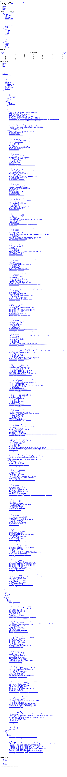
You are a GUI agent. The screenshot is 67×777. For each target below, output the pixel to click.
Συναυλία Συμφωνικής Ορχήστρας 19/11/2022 (16, 202)
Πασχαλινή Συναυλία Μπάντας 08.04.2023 (16, 197)
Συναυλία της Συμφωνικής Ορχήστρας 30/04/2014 (17, 383)
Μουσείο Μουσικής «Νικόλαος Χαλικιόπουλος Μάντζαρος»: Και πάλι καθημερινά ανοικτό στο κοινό (26, 127)
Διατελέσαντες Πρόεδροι (9, 18)
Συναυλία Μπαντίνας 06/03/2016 (14, 340)
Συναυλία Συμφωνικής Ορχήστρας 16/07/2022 (16, 213)
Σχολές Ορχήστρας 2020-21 (13, 248)
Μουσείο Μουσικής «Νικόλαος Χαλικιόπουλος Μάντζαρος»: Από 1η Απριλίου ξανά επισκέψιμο (25, 745)
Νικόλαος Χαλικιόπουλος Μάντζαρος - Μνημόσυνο (17, 216)
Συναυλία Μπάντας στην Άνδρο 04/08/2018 (16, 276)
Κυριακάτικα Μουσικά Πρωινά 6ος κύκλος (16, 566)
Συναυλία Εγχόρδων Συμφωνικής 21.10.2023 (16, 186)
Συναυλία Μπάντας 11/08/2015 (14, 353)
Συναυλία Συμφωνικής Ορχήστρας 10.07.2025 (16, 153)
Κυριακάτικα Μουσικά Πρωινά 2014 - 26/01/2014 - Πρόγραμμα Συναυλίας (21, 395)
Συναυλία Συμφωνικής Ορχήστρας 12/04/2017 (16, 304)
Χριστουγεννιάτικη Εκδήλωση (14, 446)
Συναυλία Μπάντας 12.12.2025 (14, 475)
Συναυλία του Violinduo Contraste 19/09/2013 (16, 577)
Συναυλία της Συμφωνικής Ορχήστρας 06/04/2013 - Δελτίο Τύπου (20, 412)
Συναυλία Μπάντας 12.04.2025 (14, 156)
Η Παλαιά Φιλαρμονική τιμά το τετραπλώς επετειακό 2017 (18, 556)
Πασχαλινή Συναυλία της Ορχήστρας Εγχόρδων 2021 (18, 517)
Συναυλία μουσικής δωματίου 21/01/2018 (16, 549)
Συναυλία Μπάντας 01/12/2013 (14, 400)
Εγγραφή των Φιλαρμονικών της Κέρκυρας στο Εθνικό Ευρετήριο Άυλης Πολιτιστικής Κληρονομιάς (26, 219)
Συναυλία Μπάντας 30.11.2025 (14, 143)
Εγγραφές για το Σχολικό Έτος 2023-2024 (16, 191)
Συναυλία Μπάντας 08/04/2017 (14, 306)
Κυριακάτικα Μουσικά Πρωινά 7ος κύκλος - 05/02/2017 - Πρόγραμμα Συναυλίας (22, 310)
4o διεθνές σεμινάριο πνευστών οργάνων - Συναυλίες (18, 293)
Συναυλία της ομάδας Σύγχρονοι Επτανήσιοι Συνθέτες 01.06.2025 (20, 481)
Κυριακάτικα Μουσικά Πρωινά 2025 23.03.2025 (17, 484)
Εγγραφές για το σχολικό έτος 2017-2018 (16, 294)
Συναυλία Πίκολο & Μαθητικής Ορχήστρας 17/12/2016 (18, 313)
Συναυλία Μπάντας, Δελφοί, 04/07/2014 (15, 380)
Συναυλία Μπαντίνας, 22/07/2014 (14, 377)
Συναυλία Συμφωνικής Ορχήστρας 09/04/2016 (16, 338)
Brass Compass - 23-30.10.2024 (14, 163)
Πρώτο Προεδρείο (8, 17)
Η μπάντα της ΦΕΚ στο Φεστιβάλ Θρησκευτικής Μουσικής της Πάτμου (21, 295)
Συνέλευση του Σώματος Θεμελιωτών (15, 727)
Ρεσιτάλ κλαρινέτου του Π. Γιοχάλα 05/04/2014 (17, 712)
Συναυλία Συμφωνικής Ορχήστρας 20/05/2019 (16, 270)
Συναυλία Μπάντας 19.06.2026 (14, 464)
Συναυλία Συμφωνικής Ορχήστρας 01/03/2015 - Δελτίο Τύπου (19, 365)
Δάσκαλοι (6, 26)
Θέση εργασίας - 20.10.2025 (13, 145)
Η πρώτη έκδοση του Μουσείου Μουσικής (16, 128)
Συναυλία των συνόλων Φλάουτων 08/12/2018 (16, 538)
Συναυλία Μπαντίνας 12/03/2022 (14, 218)
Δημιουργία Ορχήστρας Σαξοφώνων (15, 697)
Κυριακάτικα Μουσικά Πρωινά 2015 (15, 366)
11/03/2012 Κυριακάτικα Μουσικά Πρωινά (16, 437)
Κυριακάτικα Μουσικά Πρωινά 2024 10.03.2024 (17, 497)
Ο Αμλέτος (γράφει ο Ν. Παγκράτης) (15, 303)
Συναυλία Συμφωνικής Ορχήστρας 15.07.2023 (16, 195)
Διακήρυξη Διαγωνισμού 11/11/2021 (15, 221)
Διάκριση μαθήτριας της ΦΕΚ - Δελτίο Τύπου (16, 381)
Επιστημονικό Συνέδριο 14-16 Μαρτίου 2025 (16, 486)
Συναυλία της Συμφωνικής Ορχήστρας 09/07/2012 (17, 431)
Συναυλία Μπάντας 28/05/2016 (14, 334)
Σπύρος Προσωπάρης (10, 84)
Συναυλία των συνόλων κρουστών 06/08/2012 (16, 428)
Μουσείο (6, 38)
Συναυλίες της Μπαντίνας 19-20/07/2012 (15, 430)
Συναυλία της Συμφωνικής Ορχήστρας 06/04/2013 (17, 414)
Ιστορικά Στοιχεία (5, 74)
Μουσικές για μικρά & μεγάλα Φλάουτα (15, 571)
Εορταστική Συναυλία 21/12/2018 (14, 535)
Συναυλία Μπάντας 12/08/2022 (14, 209)
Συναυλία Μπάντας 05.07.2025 (14, 154)
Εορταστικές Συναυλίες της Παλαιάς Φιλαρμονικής (17, 240)
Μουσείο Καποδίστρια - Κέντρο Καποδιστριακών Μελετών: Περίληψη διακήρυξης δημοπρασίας (25, 411)
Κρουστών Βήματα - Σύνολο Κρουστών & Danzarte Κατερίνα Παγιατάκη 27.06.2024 (23, 176)
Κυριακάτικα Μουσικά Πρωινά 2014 (15, 397)
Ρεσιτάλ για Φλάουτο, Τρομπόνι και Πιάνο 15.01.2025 (18, 489)
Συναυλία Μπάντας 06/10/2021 (14, 223)
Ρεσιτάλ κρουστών (12, 588)
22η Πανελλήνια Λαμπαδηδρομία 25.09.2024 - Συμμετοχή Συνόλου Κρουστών (22, 165)
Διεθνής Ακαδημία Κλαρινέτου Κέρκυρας (16, 506)
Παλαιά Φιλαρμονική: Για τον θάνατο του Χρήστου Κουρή (18, 494)
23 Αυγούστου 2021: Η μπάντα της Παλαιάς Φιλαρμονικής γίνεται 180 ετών (21, 228)
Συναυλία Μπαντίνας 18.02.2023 (14, 199)
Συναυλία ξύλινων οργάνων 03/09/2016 (15, 323)
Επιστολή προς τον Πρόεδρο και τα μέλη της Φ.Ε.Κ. (17, 424)
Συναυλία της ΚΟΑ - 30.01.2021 (14, 236)
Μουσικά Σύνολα (12, 97)
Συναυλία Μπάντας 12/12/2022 (14, 511)
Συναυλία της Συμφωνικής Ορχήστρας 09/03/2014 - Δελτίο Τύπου (20, 390)
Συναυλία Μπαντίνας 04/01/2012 (14, 445)
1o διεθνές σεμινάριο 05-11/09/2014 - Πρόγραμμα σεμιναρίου (19, 372)
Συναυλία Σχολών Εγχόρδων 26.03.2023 (15, 507)
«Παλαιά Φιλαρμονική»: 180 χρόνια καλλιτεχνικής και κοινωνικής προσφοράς (22, 245)
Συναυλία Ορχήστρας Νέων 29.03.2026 (15, 468)
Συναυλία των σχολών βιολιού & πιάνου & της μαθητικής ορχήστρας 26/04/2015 (22, 569)
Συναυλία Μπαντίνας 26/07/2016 (14, 327)
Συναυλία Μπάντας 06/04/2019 (14, 529)
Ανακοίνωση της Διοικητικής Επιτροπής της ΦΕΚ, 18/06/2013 (19, 408)
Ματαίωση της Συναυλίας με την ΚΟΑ (15, 253)
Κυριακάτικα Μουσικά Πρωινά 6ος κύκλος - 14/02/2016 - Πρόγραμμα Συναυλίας (22, 564)
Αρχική (1, 67)
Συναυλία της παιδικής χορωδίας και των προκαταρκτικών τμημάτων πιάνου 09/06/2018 (23, 541)
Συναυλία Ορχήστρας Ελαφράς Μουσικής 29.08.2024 (18, 168)
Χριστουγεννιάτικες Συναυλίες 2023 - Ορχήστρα (17, 501)
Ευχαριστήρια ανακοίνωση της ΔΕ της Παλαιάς (16, 179)
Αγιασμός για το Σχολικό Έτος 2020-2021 (16, 243)
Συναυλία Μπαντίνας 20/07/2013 (14, 407)
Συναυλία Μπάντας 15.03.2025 (14, 485)
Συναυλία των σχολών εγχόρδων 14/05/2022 (16, 652)
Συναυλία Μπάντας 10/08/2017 (14, 296)
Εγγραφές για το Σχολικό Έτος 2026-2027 (16, 132)
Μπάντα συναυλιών (12, 93)
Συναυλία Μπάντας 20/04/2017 (14, 302)
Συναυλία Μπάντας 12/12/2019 (14, 525)
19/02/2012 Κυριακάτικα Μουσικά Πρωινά (16, 438)
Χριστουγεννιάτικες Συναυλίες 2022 (15, 510)
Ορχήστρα (6, 34)
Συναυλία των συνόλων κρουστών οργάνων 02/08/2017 (18, 297)
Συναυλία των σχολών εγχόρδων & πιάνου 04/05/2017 (18, 553)
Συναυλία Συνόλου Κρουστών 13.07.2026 (16, 135)
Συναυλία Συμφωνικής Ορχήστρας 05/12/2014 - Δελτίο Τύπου (19, 368)
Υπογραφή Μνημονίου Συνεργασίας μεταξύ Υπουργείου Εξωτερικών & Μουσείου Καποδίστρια (25, 237)
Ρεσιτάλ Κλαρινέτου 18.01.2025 (14, 488)
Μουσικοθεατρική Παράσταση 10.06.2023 (16, 505)
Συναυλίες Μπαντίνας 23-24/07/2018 (15, 277)
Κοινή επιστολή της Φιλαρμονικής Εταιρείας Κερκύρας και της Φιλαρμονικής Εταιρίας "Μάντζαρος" (25, 251)
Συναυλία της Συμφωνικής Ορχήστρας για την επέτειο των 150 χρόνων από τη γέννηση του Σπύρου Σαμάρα (27, 448)
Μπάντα (6, 29)
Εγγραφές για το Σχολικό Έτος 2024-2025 (16, 169)
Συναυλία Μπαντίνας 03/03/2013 (14, 417)
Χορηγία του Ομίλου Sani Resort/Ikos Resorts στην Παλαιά (19, 231)
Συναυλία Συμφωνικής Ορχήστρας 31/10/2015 (16, 345)
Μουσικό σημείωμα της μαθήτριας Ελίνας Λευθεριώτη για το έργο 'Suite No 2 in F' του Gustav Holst (26, 456)
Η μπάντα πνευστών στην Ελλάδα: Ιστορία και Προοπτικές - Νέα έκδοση (21, 519)
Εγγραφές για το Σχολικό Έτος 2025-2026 (16, 148)
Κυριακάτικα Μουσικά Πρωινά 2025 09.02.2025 (17, 487)
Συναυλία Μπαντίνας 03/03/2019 (14, 272)
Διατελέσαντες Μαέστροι (9, 19)
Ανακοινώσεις (9, 130)
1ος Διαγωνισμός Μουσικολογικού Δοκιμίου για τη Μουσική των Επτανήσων (22, 480)
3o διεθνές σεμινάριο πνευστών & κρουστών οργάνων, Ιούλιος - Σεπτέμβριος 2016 (23, 329)
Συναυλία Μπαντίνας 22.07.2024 (14, 174)
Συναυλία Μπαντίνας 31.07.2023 (14, 194)
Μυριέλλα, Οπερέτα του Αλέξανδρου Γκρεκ (16, 261)
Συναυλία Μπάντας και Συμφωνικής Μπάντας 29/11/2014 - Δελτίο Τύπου (21, 370)
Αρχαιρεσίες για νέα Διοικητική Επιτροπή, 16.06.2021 (18, 516)
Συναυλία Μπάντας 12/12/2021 (14, 515)
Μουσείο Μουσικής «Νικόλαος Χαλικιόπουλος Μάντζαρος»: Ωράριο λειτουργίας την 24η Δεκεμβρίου (26, 746)
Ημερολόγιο (7, 40)
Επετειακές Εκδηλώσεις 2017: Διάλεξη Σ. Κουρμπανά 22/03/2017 (20, 555)
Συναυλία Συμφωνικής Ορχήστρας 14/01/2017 (16, 312)
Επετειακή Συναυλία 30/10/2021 (14, 222)
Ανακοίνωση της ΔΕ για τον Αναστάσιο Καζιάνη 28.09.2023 (19, 187)
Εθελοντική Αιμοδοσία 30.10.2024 (14, 162)
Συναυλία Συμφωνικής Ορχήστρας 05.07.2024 (16, 175)
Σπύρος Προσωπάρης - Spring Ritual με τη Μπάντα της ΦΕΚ (19, 258)
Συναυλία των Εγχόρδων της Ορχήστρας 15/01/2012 (17, 442)
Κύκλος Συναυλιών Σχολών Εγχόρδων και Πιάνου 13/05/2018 (19, 542)
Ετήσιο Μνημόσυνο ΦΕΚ (13, 225)
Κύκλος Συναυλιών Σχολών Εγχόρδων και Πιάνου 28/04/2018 (19, 544)
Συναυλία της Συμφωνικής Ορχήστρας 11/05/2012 (17, 435)
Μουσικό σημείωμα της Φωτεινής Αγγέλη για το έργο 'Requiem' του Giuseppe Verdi (23, 457)
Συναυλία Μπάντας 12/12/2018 (14, 537)
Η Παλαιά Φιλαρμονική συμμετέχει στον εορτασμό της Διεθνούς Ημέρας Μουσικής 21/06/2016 (25, 332)
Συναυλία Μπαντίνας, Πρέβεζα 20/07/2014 (16, 378)
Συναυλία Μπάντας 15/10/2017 (14, 291)
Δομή (3, 90)
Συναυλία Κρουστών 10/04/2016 (14, 337)
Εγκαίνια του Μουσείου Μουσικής (14, 129)
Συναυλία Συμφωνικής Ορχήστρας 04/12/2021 (16, 220)
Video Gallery (7, 44)
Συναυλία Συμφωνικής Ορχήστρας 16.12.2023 (16, 183)
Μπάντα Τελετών (12, 92)
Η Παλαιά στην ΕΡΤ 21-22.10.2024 (15, 164)
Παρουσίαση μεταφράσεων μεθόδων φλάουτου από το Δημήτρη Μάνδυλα (21, 534)
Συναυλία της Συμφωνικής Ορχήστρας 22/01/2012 (17, 441)
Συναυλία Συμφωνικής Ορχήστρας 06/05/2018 (16, 283)
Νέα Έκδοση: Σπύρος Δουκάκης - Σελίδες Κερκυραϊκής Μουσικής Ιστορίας (21, 114)
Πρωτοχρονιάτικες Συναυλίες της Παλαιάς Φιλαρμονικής (18, 239)
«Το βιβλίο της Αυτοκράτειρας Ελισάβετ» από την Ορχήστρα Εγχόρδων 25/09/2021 (23, 224)
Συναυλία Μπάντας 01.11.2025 (14, 144)
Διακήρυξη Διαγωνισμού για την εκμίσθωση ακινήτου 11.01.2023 (20, 200)
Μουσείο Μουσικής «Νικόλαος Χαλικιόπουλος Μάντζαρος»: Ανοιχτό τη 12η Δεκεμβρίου (24, 122)
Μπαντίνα (10, 94)
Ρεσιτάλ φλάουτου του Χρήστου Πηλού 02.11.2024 (17, 493)
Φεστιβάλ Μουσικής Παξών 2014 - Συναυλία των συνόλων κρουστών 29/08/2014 (22, 373)
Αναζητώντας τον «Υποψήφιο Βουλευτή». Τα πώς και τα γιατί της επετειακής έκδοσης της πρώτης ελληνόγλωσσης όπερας (29, 321)
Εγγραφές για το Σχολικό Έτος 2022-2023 (16, 208)
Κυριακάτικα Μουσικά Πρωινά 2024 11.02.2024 (17, 499)
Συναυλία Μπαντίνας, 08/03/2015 (14, 363)
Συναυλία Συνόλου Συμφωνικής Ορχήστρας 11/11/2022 (18, 203)
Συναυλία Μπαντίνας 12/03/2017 (14, 308)
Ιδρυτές (6, 16)
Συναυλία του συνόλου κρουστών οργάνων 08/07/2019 (18, 268)
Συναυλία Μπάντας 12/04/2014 (14, 387)
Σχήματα (8, 30)
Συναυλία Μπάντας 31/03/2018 (14, 285)
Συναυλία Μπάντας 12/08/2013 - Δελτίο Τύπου (16, 401)
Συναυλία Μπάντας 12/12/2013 (14, 399)
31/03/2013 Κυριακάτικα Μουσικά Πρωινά (16, 415)
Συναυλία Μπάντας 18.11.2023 (14, 184)
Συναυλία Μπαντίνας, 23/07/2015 (14, 356)
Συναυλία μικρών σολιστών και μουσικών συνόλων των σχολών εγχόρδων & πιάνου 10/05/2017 (25, 552)
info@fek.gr (35, 769)
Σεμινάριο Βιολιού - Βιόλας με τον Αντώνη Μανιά (17, 512)
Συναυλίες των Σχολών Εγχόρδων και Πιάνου (16, 520)
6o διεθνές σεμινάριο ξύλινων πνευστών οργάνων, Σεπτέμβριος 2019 (20, 264)
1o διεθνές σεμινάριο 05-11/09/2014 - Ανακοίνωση (17, 374)
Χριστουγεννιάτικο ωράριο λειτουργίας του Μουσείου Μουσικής (20, 124)
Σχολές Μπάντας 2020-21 (13, 247)
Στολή (8, 33)
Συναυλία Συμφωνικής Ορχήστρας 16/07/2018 (16, 278)
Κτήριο (6, 80)
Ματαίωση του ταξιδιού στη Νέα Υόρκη (15, 254)
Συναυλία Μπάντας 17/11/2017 (14, 290)
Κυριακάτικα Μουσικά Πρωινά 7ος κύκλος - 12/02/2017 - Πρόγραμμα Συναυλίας (22, 309)
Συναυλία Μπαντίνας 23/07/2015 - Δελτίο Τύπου (17, 355)
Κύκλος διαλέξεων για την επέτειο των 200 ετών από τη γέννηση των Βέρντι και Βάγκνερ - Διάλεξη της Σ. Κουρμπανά (28, 713)
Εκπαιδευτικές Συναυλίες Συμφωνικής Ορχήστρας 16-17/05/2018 (20, 282)
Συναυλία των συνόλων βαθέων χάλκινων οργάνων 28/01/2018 (19, 287)
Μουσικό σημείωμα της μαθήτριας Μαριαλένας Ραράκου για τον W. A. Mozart (22, 454)
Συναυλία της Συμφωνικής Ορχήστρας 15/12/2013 (17, 398)
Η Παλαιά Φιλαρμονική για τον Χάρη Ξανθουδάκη (17, 185)
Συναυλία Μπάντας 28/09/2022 (14, 205)
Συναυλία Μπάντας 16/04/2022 (14, 217)
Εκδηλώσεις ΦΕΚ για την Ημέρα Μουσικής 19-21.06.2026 (19, 465)
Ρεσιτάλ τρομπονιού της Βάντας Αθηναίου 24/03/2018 (18, 545)
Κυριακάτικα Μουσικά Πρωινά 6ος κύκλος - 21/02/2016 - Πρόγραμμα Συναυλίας (22, 563)
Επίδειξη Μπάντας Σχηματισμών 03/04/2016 (16, 339)
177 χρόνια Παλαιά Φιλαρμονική (14, 292)
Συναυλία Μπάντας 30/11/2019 (14, 260)
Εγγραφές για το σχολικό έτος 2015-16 (15, 348)
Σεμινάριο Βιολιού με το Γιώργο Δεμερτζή (16, 498)
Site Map (4, 759)
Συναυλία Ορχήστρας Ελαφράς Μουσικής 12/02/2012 (18, 439)
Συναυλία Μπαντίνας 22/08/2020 (14, 250)
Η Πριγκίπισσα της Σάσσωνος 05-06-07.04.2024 (17, 180)
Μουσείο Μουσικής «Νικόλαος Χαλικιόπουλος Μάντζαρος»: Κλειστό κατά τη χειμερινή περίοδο (25, 120)
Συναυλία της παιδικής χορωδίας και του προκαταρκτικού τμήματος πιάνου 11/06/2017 (23, 551)
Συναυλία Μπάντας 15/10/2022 (14, 204)
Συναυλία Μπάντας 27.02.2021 (14, 235)
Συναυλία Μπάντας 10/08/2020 (14, 249)
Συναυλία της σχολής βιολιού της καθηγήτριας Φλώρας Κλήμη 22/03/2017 (21, 307)
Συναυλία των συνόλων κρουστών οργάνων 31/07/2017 (18, 298)
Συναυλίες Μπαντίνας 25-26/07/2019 (15, 266)
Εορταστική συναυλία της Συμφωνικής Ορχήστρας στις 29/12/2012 (20, 420)
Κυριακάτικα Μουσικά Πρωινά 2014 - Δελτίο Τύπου (17, 396)
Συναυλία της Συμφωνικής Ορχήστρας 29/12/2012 (17, 419)
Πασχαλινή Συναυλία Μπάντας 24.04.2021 (16, 232)
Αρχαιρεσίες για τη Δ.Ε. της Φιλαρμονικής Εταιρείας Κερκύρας (19, 273)
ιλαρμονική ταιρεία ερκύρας (19, 3)
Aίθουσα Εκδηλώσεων (8, 37)
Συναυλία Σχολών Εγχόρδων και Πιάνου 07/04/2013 (17, 580)
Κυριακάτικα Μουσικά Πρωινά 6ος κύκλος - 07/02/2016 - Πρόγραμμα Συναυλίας (22, 565)
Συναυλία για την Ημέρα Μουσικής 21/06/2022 (17, 214)
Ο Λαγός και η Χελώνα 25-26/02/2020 (15, 257)
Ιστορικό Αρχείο (7, 47)
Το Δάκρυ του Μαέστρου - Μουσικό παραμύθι (16, 532)
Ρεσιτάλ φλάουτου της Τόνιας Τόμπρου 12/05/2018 (17, 543)
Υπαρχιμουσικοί (7, 24)
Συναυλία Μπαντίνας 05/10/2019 (14, 526)
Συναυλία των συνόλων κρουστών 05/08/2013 (16, 404)
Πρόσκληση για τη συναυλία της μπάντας (16, 453)
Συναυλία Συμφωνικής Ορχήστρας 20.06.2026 (16, 463)
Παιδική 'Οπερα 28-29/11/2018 (14, 274)
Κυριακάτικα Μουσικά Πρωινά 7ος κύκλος (16, 311)
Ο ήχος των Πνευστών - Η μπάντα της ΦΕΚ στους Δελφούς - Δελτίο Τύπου (21, 379)
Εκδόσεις (6, 45)
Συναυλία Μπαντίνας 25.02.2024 (14, 182)
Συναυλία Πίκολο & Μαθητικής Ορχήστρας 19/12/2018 (18, 536)
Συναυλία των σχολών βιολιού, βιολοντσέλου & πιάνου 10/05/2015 (20, 568)
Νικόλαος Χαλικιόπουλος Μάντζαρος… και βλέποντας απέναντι (19, 157)
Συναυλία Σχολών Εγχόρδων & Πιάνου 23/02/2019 (17, 531)
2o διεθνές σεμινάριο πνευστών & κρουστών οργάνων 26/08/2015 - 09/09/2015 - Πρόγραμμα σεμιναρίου (26, 349)
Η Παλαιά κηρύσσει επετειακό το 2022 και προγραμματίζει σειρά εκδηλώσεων (22, 238)
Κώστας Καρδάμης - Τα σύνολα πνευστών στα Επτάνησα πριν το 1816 (20, 319)
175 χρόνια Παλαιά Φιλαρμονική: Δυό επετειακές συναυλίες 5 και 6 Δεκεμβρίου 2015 (23, 343)
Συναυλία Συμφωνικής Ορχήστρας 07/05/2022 (16, 215)
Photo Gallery (7, 43)
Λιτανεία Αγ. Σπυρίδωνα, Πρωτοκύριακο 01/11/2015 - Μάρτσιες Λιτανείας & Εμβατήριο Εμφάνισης (25, 459)
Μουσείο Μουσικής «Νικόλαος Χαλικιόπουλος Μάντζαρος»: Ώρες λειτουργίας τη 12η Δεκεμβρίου (25, 125)
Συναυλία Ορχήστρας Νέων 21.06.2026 (15, 462)
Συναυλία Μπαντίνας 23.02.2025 (14, 159)
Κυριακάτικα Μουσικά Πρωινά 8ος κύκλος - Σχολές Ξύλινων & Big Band (21, 547)
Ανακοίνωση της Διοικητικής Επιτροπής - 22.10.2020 (17, 242)
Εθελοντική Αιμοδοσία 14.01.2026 (14, 472)
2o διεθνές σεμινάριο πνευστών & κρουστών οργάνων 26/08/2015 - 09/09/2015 (22, 352)
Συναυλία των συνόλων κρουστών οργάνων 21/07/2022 (18, 212)
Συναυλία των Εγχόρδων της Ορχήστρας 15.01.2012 (17, 443)
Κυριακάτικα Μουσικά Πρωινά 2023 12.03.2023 (17, 509)
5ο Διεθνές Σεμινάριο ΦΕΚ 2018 (14, 540)
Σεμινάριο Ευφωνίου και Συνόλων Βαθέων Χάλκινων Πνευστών (20, 423)
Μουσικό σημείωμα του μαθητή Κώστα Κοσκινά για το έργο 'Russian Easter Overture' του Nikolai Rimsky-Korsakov (28, 455)
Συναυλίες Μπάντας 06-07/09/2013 (14, 403)
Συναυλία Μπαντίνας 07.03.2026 (14, 139)
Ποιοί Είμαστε (5, 81)
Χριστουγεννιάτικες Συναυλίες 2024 (15, 490)
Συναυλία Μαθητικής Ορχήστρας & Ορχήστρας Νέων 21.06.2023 (20, 504)
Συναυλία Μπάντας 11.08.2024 (14, 171)
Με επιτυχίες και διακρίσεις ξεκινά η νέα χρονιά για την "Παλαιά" (20, 206)
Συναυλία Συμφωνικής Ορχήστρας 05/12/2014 (16, 369)
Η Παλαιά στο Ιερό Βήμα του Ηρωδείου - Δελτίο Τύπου (18, 146)
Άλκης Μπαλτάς (9, 85)
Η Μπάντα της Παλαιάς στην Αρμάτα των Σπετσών (17, 207)
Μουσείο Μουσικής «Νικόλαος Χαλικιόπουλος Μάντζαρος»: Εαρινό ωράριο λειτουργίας (24, 413)
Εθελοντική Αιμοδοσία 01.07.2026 (14, 461)
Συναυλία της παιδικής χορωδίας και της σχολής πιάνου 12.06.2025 (20, 479)
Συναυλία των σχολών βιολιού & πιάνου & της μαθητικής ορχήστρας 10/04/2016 (22, 562)
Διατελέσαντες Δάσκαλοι (9, 79)
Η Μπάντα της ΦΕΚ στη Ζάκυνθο (14, 317)
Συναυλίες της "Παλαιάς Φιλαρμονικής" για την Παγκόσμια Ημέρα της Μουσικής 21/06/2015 (24, 357)
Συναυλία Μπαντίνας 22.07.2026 (14, 134)
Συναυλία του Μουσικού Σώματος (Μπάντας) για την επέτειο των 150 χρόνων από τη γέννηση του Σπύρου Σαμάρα (28, 447)
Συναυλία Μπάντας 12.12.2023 (14, 502)
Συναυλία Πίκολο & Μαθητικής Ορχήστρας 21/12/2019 (18, 523)
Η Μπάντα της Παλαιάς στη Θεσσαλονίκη (16, 503)
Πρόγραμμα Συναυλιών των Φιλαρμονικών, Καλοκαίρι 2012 (19, 429)
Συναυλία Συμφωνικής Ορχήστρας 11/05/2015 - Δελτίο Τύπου (19, 359)
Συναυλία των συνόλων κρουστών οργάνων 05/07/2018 (18, 279)
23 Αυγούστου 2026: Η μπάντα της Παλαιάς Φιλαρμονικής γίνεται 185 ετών (21, 131)
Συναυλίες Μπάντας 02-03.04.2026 (14, 137)
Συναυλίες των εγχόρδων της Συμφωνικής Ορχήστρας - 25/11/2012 (20, 422)
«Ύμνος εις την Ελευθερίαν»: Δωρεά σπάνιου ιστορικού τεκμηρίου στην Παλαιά (22, 476)
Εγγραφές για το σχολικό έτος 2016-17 (15, 324)
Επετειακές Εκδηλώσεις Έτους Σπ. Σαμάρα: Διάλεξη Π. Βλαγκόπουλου (21, 585)
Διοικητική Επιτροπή (8, 22)
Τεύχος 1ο (8, 594)
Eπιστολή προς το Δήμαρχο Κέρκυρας (15, 280)
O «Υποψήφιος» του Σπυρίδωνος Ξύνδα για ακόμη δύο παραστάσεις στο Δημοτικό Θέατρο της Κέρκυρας (26, 289)
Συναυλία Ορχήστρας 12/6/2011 (14, 451)
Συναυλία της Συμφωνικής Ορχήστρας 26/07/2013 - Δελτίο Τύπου (20, 405)
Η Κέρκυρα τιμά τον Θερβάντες (14, 579)
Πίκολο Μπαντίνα (12, 95)
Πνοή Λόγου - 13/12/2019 (13, 524)
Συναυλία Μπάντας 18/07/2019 (14, 267)
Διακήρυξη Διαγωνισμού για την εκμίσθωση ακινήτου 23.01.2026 (20, 141)
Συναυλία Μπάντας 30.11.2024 (14, 161)
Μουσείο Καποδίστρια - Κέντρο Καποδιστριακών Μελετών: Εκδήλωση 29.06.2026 (23, 112)
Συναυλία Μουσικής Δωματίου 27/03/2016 (16, 560)
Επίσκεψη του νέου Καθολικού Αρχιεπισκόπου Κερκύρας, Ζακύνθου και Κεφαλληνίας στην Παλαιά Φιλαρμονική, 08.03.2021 (30, 234)
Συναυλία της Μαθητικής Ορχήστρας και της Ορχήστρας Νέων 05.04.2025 (21, 483)
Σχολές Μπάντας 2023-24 (13, 190)
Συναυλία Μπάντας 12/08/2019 (14, 265)
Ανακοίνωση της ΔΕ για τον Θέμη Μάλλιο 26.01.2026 (18, 140)
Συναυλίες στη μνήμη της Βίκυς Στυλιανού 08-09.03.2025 (18, 158)
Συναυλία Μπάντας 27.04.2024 (14, 178)
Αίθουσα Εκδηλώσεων (10, 460)
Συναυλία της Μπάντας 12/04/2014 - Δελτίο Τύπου (17, 386)
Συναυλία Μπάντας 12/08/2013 (14, 402)
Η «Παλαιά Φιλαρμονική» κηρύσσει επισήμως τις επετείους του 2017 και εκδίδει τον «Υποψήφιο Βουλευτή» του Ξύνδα (29, 335)
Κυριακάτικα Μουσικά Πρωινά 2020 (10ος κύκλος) (17, 522)
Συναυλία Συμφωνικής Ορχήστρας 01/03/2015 (16, 364)
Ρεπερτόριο (9, 32)
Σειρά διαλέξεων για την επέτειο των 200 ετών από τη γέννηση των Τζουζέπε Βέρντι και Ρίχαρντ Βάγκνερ (26, 576)
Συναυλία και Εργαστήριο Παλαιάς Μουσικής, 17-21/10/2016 (19, 698)
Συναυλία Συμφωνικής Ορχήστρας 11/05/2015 (16, 360)
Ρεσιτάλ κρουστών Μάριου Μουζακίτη (15, 586)
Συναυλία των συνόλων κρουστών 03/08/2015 (16, 354)
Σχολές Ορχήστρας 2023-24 (13, 189)
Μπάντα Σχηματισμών (12, 96)
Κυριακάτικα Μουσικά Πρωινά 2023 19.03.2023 (17, 508)
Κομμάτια (8, 458)
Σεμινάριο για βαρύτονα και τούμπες (15, 452)
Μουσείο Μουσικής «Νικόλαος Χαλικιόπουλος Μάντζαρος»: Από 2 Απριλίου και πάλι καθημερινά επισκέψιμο (27, 123)
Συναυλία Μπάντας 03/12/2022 (14, 201)
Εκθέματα (6, 733)
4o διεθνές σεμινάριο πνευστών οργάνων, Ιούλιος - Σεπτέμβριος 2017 (20, 299)
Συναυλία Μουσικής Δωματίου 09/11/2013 (16, 575)
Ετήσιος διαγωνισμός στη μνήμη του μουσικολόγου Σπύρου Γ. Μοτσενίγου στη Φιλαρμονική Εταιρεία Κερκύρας (28, 344)
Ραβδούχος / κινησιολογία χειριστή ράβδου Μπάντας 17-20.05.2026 (20, 607)
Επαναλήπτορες (7, 27)
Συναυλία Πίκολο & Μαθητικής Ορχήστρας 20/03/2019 (18, 530)
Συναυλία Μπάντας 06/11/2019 (14, 262)
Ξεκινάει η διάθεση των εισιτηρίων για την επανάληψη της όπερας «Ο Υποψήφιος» (22, 288)
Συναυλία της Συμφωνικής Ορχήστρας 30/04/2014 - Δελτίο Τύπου (20, 384)
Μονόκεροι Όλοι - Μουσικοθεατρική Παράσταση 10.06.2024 (19, 177)
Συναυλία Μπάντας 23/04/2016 (14, 336)
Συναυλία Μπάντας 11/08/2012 (14, 427)
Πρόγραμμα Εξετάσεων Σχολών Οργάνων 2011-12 (17, 432)
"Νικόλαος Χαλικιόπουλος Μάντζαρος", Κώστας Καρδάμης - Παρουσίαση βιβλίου (22, 554)
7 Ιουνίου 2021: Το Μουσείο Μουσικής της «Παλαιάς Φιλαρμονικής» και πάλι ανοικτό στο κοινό (25, 118)
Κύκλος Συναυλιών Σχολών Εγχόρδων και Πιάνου (17, 546)
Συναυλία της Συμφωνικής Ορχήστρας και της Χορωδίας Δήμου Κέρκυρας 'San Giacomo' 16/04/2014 (26, 385)
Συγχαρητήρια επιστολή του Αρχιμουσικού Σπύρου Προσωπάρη (19, 147)
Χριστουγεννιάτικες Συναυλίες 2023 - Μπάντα (16, 500)
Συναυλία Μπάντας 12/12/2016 (14, 314)
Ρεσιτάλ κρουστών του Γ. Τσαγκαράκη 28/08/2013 (17, 578)
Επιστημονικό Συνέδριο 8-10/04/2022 (15, 513)
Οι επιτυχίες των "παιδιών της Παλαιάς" (15, 244)
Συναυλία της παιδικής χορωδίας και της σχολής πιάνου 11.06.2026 (20, 466)
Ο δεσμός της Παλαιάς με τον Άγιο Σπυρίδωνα (16, 474)
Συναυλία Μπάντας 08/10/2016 (14, 320)
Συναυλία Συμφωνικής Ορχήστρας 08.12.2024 (16, 160)
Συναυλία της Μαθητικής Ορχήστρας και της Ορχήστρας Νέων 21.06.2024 (21, 637)
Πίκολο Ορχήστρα (12, 104)
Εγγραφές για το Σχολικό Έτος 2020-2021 (16, 246)
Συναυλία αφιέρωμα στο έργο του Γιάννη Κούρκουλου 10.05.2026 (20, 467)
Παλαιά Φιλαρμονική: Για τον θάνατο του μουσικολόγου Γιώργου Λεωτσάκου (22, 170)
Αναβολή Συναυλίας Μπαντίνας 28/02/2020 (16, 255)
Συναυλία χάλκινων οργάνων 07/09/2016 (15, 322)
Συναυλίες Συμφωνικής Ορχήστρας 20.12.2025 (16, 142)
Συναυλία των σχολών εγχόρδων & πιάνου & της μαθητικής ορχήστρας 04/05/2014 (22, 382)
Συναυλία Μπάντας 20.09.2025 (14, 149)
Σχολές (8, 31)
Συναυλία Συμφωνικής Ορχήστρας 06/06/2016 (16, 333)
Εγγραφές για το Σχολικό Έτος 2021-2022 (16, 227)
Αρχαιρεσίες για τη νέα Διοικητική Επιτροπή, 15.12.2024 (18, 491)
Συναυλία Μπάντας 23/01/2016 (14, 341)
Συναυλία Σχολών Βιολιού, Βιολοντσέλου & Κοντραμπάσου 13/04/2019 (21, 528)
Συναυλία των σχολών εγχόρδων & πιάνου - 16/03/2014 (18, 389)
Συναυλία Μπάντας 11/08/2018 (14, 275)
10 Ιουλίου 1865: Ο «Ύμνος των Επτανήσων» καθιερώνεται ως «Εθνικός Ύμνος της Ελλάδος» (24, 117)
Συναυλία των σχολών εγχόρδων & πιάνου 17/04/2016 (18, 561)
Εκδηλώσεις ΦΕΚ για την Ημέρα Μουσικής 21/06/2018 (18, 281)
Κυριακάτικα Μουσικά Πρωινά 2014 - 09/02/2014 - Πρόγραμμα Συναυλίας (21, 393)
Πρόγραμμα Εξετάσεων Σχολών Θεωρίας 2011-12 (17, 433)
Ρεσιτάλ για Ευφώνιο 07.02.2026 (14, 471)
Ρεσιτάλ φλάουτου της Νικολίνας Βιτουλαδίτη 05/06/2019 (18, 527)
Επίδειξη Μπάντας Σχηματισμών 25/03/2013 (16, 416)
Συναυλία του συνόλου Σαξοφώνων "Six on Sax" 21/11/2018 (19, 539)
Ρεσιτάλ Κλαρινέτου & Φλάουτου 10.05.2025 (16, 622)
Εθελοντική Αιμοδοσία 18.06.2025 (14, 478)
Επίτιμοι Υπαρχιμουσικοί (9, 25)
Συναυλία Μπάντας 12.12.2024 (14, 492)
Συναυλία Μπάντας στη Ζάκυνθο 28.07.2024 (16, 172)
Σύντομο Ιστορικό (8, 15)
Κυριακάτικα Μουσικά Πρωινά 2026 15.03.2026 (17, 469)
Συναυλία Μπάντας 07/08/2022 (14, 210)
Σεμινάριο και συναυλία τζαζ (13, 728)
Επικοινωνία (7, 730)
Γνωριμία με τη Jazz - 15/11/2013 (14, 573)
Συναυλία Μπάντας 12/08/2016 (14, 325)
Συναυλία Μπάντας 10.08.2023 (14, 193)
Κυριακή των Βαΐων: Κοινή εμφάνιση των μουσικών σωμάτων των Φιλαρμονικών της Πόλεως (25, 284)
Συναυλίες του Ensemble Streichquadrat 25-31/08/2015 (18, 567)
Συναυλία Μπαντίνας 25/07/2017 (14, 300)
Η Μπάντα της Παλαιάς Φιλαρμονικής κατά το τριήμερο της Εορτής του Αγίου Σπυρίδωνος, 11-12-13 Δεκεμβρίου (28, 259)
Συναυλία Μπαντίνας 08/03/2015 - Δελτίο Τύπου (17, 362)
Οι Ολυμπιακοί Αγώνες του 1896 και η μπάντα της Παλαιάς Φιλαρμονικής (21, 116)
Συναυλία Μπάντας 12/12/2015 (14, 342)
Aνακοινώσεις (7, 41)
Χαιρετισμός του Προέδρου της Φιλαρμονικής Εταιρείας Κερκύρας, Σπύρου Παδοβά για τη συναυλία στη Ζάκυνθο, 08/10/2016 (30, 318)
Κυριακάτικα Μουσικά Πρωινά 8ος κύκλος (16, 548)
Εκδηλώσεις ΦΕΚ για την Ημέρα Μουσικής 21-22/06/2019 (19, 269)
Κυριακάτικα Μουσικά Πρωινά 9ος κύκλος (16, 533)
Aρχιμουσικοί (7, 23)
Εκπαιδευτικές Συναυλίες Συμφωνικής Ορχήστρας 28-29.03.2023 (20, 198)
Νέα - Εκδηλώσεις (6, 108)
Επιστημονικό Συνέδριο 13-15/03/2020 (15, 521)
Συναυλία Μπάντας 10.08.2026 (14, 133)
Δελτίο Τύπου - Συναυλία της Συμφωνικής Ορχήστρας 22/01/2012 (20, 440)
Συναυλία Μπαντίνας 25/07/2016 (14, 328)
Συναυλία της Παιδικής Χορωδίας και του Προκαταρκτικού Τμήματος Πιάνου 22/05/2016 (24, 559)
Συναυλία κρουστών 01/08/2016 (14, 326)
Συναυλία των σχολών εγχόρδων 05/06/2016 (16, 558)
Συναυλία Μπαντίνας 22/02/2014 (14, 392)
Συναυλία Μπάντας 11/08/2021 (14, 229)
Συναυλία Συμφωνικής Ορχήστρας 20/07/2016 (16, 330)
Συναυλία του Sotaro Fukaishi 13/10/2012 (16, 583)
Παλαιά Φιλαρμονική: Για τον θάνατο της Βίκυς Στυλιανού (18, 173)
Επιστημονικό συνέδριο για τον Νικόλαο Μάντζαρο (17, 518)
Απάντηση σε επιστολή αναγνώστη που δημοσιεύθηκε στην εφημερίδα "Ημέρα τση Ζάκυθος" (24, 426)
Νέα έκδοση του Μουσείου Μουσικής (15, 113)
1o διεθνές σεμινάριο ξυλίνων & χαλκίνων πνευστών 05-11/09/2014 (20, 375)
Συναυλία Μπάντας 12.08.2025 (14, 150)
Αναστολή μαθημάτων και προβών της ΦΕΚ (16, 252)
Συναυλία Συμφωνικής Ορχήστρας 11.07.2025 (16, 152)
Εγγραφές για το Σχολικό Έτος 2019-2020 (16, 263)
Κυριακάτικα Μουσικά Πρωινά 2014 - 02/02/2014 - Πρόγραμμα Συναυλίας (21, 394)
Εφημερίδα (6, 46)
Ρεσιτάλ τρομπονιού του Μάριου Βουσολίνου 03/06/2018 (18, 682)
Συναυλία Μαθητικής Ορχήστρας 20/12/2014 (16, 570)
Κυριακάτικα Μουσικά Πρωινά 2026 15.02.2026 (17, 470)
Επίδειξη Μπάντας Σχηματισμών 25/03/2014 (16, 388)
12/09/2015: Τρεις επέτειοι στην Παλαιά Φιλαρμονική (18, 347)
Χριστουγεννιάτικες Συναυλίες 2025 (15, 473)
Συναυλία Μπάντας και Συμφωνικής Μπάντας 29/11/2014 (18, 371)
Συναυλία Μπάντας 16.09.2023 (14, 192)
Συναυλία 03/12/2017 (12, 550)
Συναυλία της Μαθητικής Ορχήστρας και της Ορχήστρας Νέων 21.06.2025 (21, 477)
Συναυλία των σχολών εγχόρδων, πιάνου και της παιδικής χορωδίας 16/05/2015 (22, 358)
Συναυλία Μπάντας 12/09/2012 (14, 425)
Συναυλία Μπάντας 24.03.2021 (14, 233)
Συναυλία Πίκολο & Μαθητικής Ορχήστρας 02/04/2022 (18, 514)
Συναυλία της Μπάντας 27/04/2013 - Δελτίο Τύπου (17, 409)
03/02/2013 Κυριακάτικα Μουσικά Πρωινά (16, 418)
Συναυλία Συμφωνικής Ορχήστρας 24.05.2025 (16, 155)
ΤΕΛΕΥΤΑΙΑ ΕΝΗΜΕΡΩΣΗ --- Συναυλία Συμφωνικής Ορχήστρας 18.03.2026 (22, 138)
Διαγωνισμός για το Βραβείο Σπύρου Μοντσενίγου (17, 582)
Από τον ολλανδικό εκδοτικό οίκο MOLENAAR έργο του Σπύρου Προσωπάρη (22, 667)
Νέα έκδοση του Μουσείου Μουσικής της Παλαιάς (17, 115)
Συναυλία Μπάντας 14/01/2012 (14, 444)
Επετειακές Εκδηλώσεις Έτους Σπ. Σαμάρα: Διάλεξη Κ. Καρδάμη (20, 584)
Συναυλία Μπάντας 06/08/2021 (14, 230)
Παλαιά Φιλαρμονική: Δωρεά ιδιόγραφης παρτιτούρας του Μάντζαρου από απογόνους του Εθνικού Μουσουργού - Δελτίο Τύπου (30, 495)
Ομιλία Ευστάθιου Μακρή (13, 581)
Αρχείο (4, 589)
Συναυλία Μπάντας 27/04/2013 (14, 410)
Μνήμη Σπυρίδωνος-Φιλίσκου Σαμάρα (15, 305)
